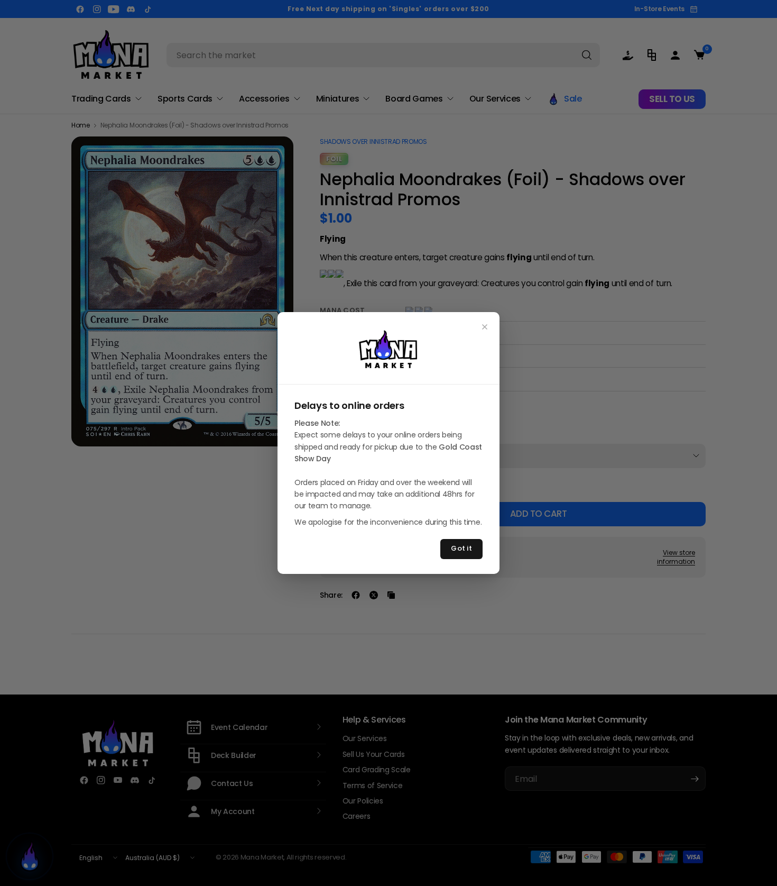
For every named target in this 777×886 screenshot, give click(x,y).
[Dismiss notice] (484, 326)
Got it (461, 548)
